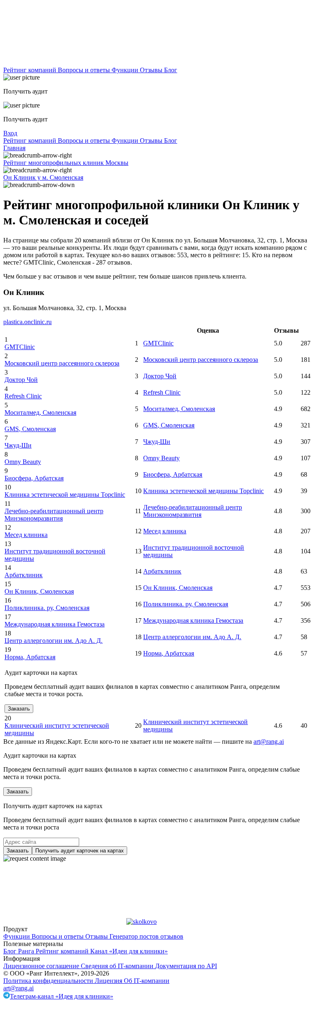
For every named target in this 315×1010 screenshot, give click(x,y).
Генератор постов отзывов (146, 936)
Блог (170, 69)
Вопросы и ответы (85, 69)
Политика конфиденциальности (49, 980)
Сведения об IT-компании (118, 965)
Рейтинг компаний (30, 69)
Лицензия (109, 980)
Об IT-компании (146, 980)
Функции (126, 69)
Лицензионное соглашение (42, 965)
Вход (10, 133)
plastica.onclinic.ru (27, 321)
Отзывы (152, 69)
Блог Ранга (19, 951)
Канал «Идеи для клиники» (129, 951)
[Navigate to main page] (64, 62)
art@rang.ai (18, 988)
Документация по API (186, 965)
